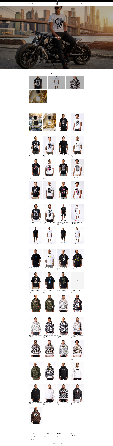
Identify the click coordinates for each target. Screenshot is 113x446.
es (32, 3)
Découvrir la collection (56, 37)
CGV (57, 436)
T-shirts (32, 435)
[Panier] (81, 3)
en (31, 3)
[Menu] (83, 3)
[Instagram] (70, 435)
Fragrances (33, 439)
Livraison (45, 435)
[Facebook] (74, 435)
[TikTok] (72, 435)
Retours (45, 436)
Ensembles (33, 436)
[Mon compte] (80, 3)
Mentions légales (60, 435)
